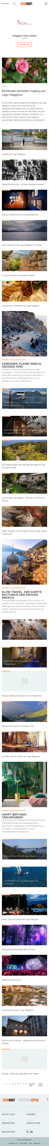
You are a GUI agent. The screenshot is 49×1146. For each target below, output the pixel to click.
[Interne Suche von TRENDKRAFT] (14, 3)
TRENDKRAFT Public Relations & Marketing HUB (26, 3)
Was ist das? (8, 1114)
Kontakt (31, 1131)
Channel (31, 1114)
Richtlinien (23, 1143)
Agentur (24, 38)
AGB (30, 1143)
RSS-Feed (27, 1131)
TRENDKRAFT (28, 1140)
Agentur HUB (33, 1123)
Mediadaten (8, 1123)
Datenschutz (13, 1143)
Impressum (36, 1143)
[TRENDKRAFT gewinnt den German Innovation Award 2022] (35, 1100)
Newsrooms (8, 1132)
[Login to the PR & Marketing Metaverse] (46, 4)
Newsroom (24, 44)
